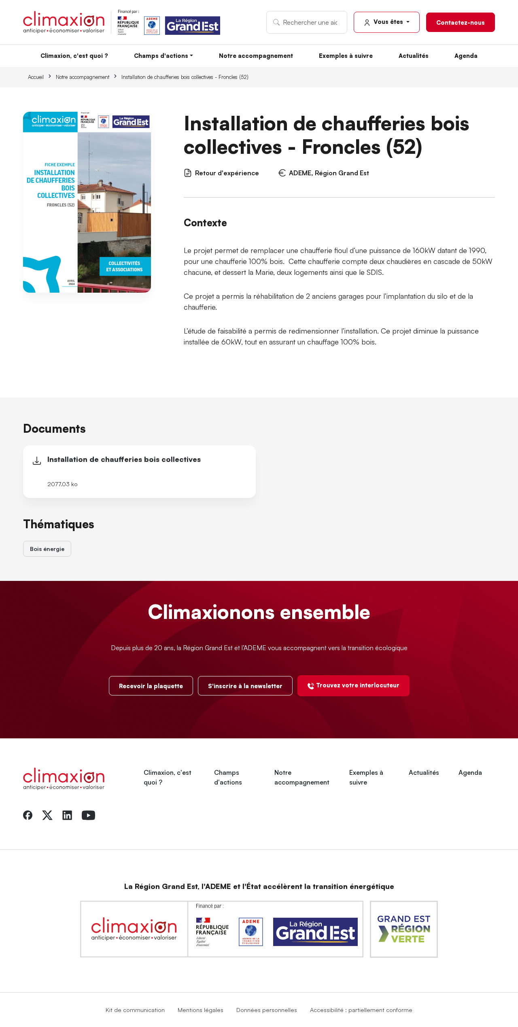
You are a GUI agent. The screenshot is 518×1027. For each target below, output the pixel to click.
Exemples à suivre (346, 55)
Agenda (466, 55)
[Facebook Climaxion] (27, 814)
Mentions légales (200, 1009)
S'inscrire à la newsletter (245, 685)
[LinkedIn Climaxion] (67, 814)
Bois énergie (47, 548)
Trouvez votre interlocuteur (357, 685)
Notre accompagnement (256, 55)
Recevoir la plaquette (151, 685)
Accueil (36, 77)
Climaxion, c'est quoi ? (74, 55)
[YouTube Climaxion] (88, 814)
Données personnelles (266, 1009)
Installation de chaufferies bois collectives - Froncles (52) (184, 77)
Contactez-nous (460, 22)
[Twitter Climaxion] (47, 814)
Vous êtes (388, 21)
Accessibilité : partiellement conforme (361, 1009)
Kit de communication (135, 1009)
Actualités (414, 55)
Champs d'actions (161, 55)
